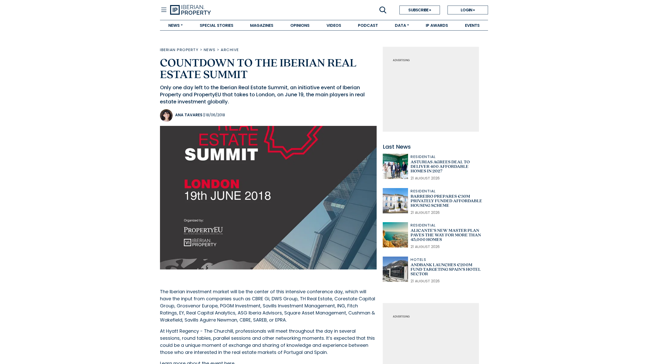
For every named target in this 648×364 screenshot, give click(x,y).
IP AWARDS (437, 25)
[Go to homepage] (247, 10)
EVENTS (472, 25)
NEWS (174, 25)
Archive (230, 49)
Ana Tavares (188, 115)
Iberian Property (179, 49)
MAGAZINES (261, 25)
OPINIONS (300, 25)
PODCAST (368, 25)
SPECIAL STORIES (216, 25)
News (210, 49)
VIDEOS (334, 25)
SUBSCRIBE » (419, 10)
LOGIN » (468, 10)
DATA (400, 25)
